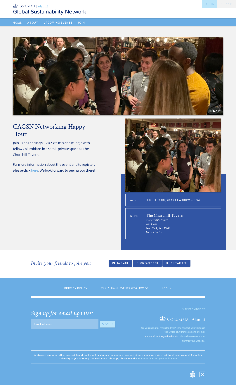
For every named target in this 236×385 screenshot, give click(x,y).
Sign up (226, 4)
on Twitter (178, 263)
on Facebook (149, 263)
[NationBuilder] (194, 374)
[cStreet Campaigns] (202, 374)
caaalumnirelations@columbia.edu (161, 336)
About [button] (32, 22)
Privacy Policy (76, 288)
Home (17, 22)
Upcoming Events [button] (58, 22)
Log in (209, 4)
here (34, 170)
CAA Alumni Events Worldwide (125, 288)
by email (123, 263)
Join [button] (81, 22)
